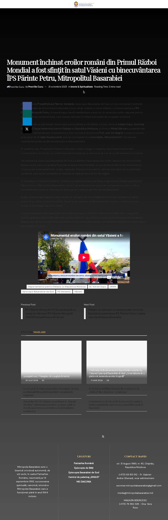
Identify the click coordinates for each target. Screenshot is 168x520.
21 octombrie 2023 (58, 86)
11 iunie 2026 (96, 380)
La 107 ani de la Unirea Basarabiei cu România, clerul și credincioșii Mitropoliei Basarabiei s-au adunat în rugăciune (51, 392)
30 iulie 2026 (31, 380)
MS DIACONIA (84, 481)
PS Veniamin (64, 291)
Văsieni (78, 291)
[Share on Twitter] (27, 129)
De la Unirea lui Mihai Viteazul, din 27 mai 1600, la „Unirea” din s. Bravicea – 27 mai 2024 (114, 390)
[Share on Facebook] (27, 106)
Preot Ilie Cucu (35, 86)
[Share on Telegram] (27, 122)
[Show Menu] (8, 4)
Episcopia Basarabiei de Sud (84, 472)
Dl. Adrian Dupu (97, 286)
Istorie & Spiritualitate (82, 86)
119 (107, 380)
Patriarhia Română (84, 463)
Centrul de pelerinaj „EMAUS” (83, 477)
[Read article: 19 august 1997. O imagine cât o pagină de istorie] (51, 362)
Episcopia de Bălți (83, 467)
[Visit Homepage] (84, 4)
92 (42, 380)
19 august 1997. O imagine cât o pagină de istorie (46, 376)
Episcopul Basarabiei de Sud (38, 291)
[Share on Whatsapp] (27, 114)
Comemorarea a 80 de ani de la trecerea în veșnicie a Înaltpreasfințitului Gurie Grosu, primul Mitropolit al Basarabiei (116, 404)
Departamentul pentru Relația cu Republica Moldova (57, 286)
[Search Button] (159, 4)
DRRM (113, 286)
